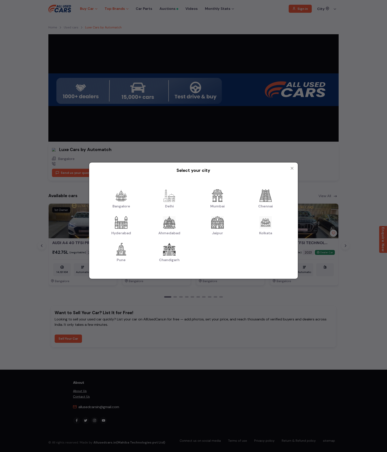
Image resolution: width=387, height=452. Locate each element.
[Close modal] (292, 168)
